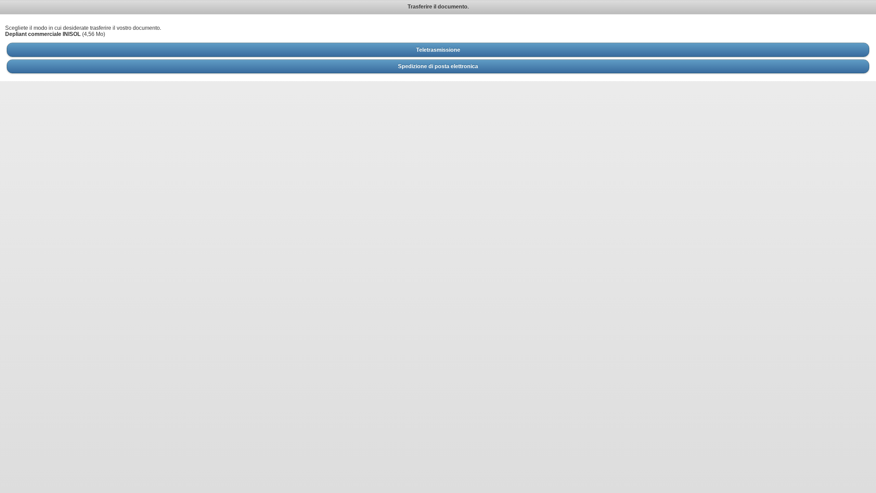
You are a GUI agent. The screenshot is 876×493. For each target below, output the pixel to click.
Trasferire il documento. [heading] (438, 7)
